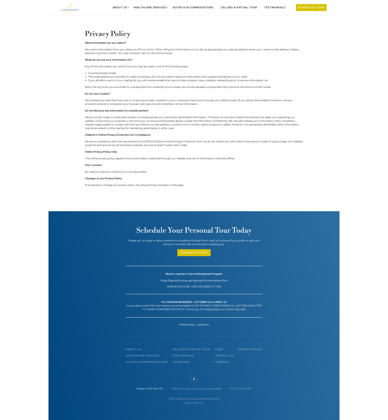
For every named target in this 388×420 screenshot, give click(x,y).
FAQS (219, 349)
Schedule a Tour (311, 7)
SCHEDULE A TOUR (194, 252)
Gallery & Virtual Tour (239, 7)
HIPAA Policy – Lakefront (194, 324)
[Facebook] (194, 379)
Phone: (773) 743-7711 (150, 389)
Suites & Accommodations (193, 7)
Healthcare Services (150, 7)
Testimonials (274, 7)
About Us (120, 7)
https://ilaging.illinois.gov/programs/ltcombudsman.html (194, 280)
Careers (222, 362)
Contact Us (224, 355)
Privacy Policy (250, 349)
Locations (181, 362)
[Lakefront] (70, 7)
